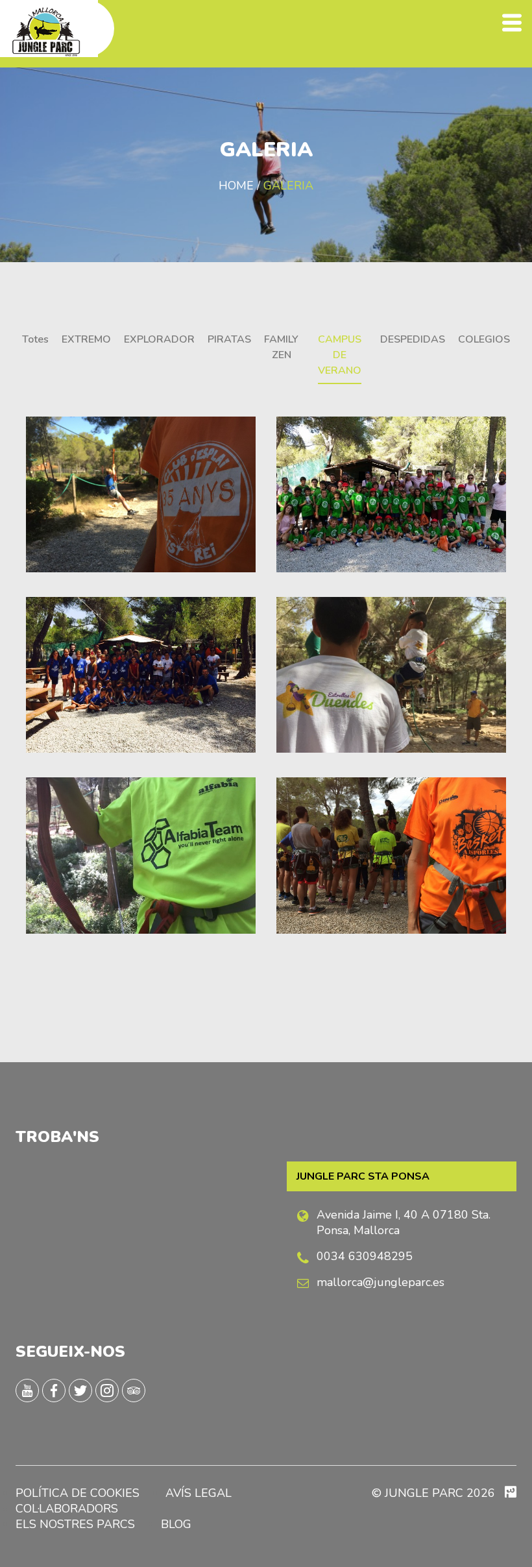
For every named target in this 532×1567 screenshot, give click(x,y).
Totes (35, 339)
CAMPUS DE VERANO (339, 355)
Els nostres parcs (75, 1524)
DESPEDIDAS (412, 339)
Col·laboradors (67, 1508)
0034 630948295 (365, 1256)
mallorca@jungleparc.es (380, 1282)
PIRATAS (229, 339)
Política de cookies (77, 1493)
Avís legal (198, 1493)
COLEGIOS (484, 339)
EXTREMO (86, 339)
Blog (176, 1524)
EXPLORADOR (159, 339)
